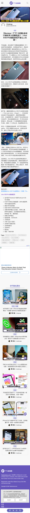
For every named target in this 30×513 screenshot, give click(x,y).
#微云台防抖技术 (6, 240)
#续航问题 (12, 242)
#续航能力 (4, 242)
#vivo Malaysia (22, 235)
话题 (16, 306)
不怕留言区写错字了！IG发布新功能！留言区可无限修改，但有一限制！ (15, 393)
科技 (15, 30)
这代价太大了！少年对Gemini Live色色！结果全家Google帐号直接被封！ (15, 449)
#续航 (22, 240)
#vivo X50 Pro (5, 237)
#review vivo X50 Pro (11, 235)
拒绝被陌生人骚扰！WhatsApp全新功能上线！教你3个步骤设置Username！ (15, 337)
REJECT (9, 500)
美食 (2, 505)
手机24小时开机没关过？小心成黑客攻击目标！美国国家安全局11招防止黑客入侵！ (15, 365)
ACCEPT (21, 500)
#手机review (15, 240)
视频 (2, 507)
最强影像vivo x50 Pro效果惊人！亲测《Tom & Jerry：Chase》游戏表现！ (15, 191)
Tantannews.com (6, 475)
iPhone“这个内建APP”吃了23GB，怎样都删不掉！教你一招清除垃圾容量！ (15, 421)
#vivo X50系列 (15, 237)
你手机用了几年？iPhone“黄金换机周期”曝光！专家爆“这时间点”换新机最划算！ (15, 309)
